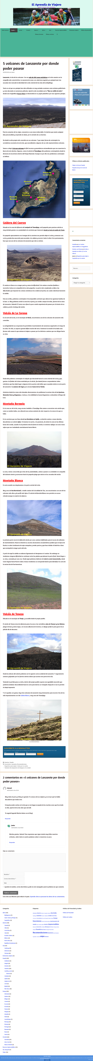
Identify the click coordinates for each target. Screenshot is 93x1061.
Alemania (6, 994)
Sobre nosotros (5, 30)
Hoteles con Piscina (77, 249)
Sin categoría (6, 1049)
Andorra (6, 996)
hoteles (46, 924)
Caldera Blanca (25, 695)
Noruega (6, 1021)
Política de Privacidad (68, 912)
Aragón (6, 963)
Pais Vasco (43, 929)
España (13, 30)
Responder (8, 818)
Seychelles (7, 920)
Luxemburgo (7, 1019)
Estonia (6, 1006)
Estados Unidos (8, 935)
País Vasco (7, 988)
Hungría (6, 1011)
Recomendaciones (22, 764)
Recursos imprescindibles (61, 30)
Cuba (5, 933)
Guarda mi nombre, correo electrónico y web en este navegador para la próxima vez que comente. (34, 887)
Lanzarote (14, 764)
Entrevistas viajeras (73, 30)
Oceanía (28, 30)
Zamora (8, 973)
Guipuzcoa (7, 981)
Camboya (6, 948)
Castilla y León (8, 971)
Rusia (5, 1032)
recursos (50, 933)
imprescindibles (53, 924)
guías (43, 924)
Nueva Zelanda (8, 1044)
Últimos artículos (50, 34)
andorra (43, 913)
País (27, 752)
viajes (42, 936)
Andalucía (6, 961)
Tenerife (38, 936)
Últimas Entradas (39, 34)
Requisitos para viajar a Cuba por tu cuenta (16, 766)
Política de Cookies (67, 917)
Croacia (6, 1001)
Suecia (6, 1034)
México (6, 938)
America (36, 30)
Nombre (17, 752)
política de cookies (83, 1057)
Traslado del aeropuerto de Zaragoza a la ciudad (18, 768)
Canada (6, 925)
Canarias (7, 762)
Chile (5, 928)
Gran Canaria (39, 924)
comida (50, 915)
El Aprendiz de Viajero (46, 4)
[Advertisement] (46, 46)
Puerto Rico (7, 940)
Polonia (6, 1024)
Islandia (6, 1014)
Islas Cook (7, 1042)
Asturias (6, 966)
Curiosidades (39, 918)
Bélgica (6, 999)
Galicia (6, 978)
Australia (6, 1039)
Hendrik (74, 244)
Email (5, 752)
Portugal (6, 1026)
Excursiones (8, 764)
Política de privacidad (86, 30)
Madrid (6, 986)
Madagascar (7, 915)
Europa (20, 30)
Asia (50, 30)
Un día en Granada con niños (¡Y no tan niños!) (80, 251)
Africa (43, 30)
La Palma (43, 926)
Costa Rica (7, 930)
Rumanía (6, 1029)
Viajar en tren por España (78, 165)
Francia (6, 1009)
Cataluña (6, 976)
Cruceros (34, 918)
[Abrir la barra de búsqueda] (57, 34)
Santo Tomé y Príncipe (10, 917)
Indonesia (6, 950)
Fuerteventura (47, 921)
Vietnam (6, 953)
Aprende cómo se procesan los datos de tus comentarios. (47, 896)
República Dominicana (9, 943)
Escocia (6, 1004)
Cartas (43, 915)
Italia (5, 1016)
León (5, 983)
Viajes (4, 1052)
